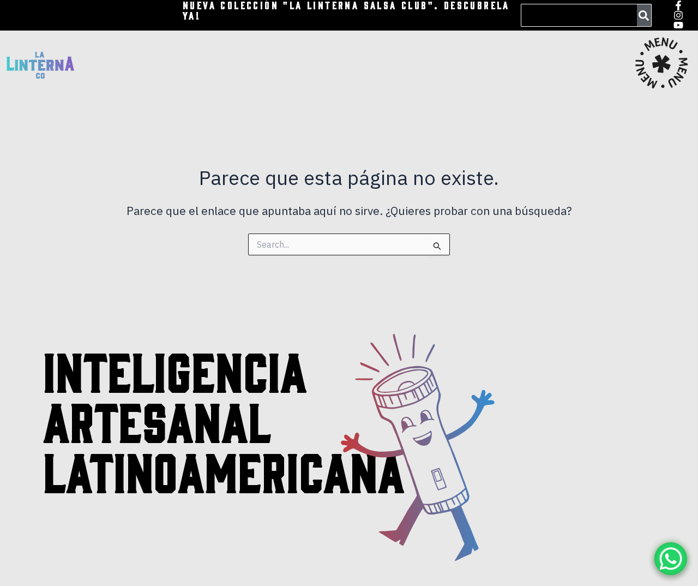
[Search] (644, 15)
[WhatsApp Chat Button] (670, 558)
